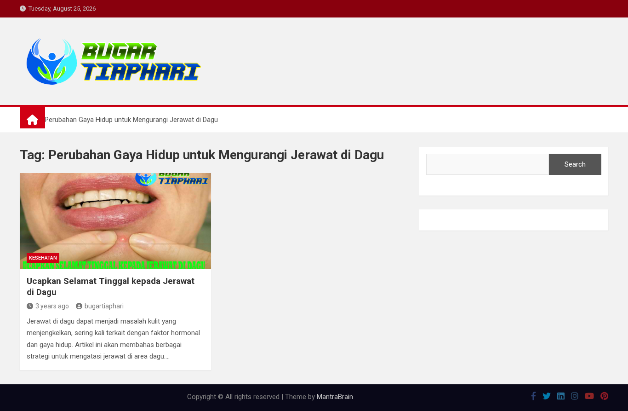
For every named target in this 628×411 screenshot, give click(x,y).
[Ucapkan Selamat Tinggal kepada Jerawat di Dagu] (115, 221)
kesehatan (43, 258)
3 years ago (52, 306)
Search (575, 164)
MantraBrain (335, 397)
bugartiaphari (104, 306)
